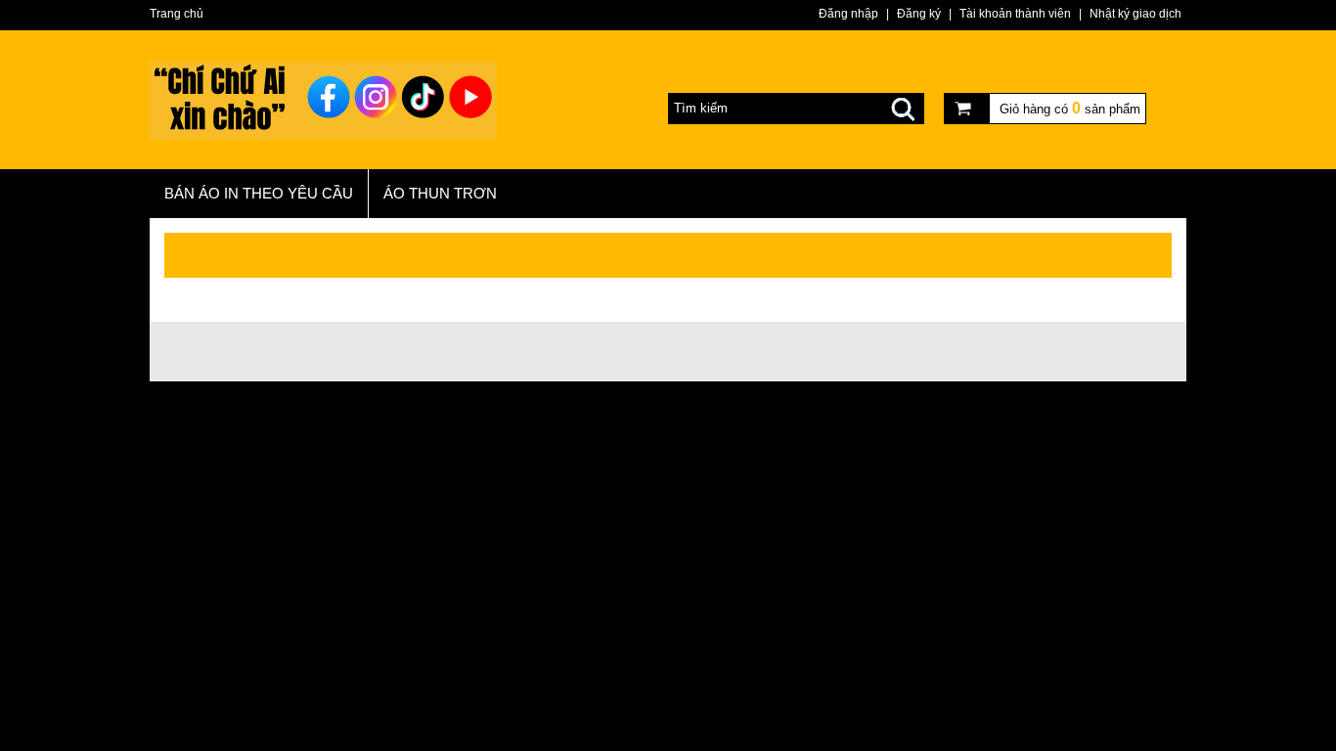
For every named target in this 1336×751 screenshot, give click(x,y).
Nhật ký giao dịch (1135, 14)
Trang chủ (176, 14)
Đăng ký (919, 14)
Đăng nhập (848, 14)
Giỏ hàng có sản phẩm (1070, 108)
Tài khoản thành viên (1015, 14)
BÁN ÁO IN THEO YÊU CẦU (258, 193)
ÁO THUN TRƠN (440, 193)
